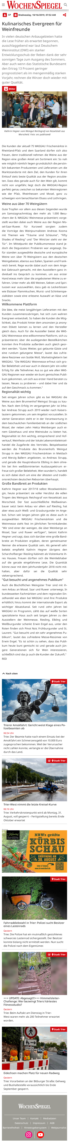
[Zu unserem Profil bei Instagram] (28, 1134)
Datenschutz (21, 1123)
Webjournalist (58, 1127)
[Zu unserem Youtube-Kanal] (40, 1134)
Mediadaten (49, 1118)
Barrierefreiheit (11, 1127)
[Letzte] (3, 114)
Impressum (39, 1123)
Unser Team (19, 1118)
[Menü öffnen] (3, 4)
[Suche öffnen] (65, 4)
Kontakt (34, 1118)
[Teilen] (64, 15)
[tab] (9, 88)
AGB (52, 1123)
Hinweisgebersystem (35, 1127)
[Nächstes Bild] (65, 114)
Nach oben (11, 673)
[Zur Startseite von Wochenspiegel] (34, 5)
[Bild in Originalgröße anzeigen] (34, 109)
